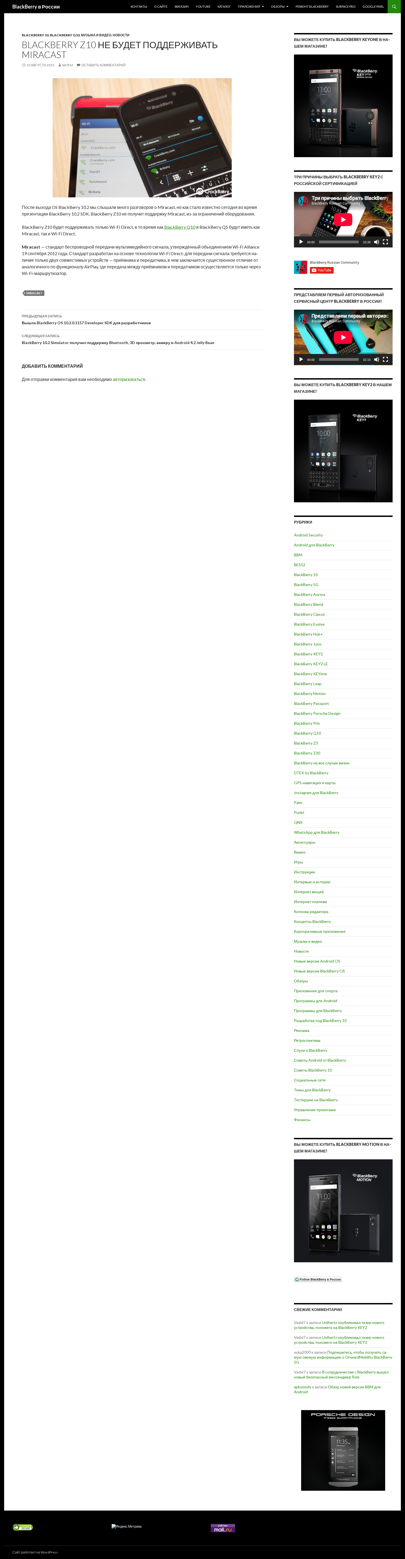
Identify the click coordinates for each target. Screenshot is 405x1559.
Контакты (139, 6)
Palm (298, 802)
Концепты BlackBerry (312, 921)
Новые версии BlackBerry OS (319, 971)
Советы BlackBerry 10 (313, 1070)
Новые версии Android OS (317, 961)
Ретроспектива (307, 1040)
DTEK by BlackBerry (311, 772)
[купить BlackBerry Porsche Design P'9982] (343, 1450)
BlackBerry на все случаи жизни (321, 763)
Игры (298, 862)
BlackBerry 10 (35, 35)
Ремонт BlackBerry (312, 6)
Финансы (302, 1119)
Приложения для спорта (315, 990)
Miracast (34, 293)
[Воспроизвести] (301, 242)
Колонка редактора (311, 911)
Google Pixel (373, 6)
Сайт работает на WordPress (35, 1552)
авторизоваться (129, 379)
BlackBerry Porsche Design (317, 713)
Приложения (249, 6)
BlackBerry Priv (307, 723)
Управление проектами (315, 1109)
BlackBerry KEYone (310, 673)
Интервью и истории (312, 881)
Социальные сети (310, 1080)
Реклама (301, 1030)
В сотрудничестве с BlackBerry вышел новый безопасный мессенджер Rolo (341, 1374)
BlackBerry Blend (308, 604)
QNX (298, 822)
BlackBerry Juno (308, 644)
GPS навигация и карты (315, 782)
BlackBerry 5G (306, 584)
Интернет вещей (309, 891)
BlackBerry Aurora (309, 594)
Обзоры (278, 6)
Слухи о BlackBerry (310, 1050)
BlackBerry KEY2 (308, 654)
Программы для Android (315, 1000)
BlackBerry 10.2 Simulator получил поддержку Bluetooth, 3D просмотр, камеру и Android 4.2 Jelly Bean (118, 339)
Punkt (299, 812)
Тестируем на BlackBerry (316, 1099)
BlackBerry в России (36, 7)
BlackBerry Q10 (65, 35)
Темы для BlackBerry (312, 1090)
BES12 (299, 564)
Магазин (182, 6)
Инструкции (304, 872)
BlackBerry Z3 (306, 743)
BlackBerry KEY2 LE (311, 663)
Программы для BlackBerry (318, 1010)
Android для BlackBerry (314, 545)
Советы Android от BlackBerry (320, 1060)
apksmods (302, 1386)
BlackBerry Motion (310, 693)
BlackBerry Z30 (307, 753)
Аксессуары (304, 842)
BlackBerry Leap (308, 683)
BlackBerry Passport (311, 703)
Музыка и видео (96, 35)
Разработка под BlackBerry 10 (320, 1020)
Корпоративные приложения (319, 931)
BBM (298, 554)
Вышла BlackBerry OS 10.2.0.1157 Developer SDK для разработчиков (86, 319)
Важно (300, 852)
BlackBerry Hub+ (308, 634)
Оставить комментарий (103, 65)
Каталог (224, 6)
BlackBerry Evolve (309, 624)
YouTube (203, 6)
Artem (67, 65)
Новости (121, 35)
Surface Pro (345, 6)
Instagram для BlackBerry (316, 792)
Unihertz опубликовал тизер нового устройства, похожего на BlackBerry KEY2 (339, 1325)
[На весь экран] (385, 242)
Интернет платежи (310, 901)
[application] (343, 219)
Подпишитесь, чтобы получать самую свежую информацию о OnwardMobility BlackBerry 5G (343, 1357)
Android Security (308, 535)
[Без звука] (376, 242)
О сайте (161, 6)
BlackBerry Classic (309, 614)
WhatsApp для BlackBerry (316, 832)
